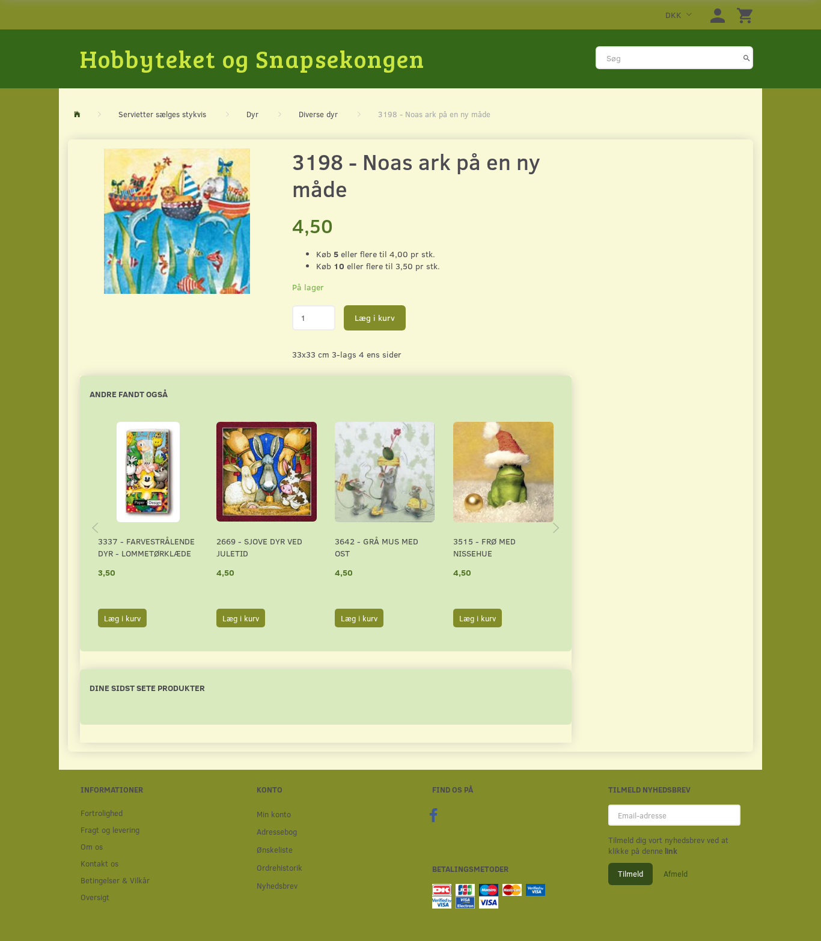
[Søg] (746, 58)
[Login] (717, 14)
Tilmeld (630, 873)
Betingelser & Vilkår (115, 880)
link (670, 850)
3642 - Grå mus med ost (376, 547)
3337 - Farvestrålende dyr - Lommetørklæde (146, 547)
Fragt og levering (110, 829)
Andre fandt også (129, 394)
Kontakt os (99, 863)
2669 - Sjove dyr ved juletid (259, 547)
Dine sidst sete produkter (147, 687)
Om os (92, 846)
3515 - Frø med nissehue (484, 547)
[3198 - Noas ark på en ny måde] (177, 221)
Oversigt (95, 897)
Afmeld (676, 873)
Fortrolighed (102, 813)
